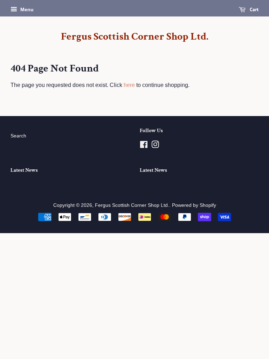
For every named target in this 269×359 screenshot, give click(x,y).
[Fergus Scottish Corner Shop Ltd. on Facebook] (144, 146)
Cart (253, 9)
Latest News (24, 170)
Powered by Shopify (194, 205)
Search (18, 135)
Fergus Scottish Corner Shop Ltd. (134, 37)
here (129, 85)
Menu (26, 9)
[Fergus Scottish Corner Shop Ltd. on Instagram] (155, 146)
